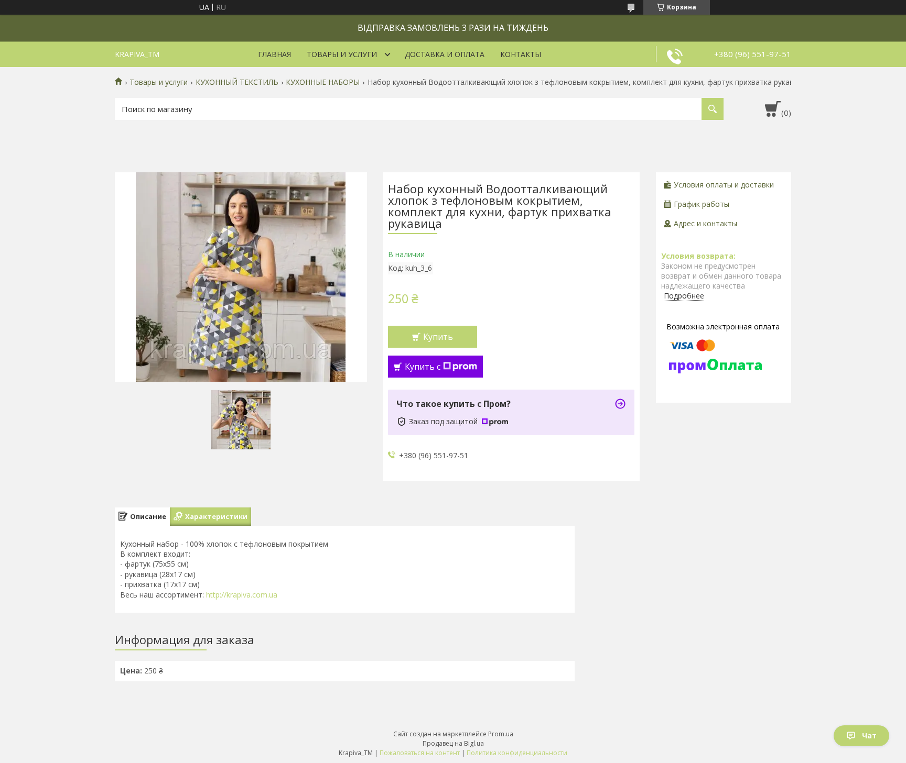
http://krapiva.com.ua (241, 595)
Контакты (520, 54)
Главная (274, 54)
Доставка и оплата (444, 54)
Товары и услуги (342, 54)
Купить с (422, 366)
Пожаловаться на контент (420, 752)
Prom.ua (500, 733)
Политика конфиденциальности (517, 752)
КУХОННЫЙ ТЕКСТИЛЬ (237, 82)
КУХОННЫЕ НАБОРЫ (323, 82)
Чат (869, 735)
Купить (438, 336)
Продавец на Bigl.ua (453, 743)
